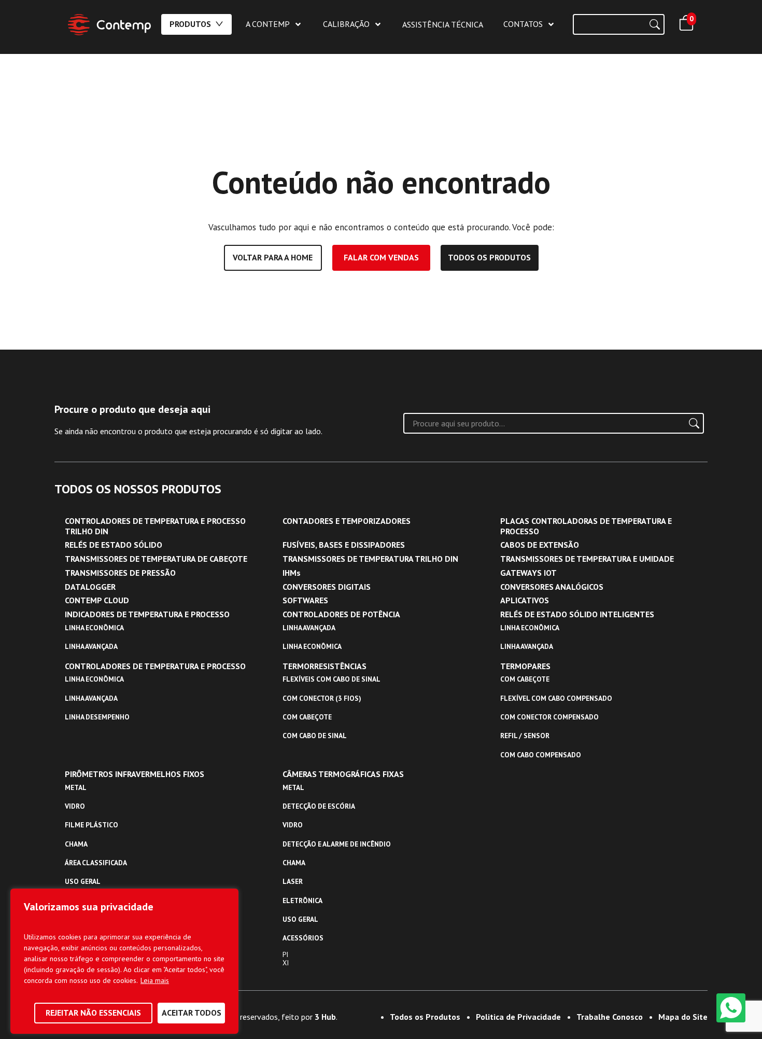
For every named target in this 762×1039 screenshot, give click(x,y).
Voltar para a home (273, 257)
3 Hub (325, 1017)
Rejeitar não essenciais (93, 1012)
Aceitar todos (191, 1012)
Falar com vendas (381, 257)
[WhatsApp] (730, 1007)
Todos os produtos (489, 257)
